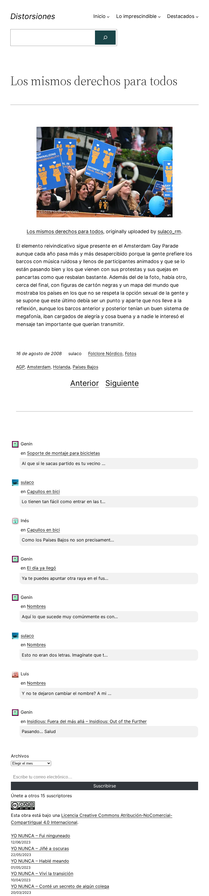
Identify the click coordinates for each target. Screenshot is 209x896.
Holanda (61, 367)
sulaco (27, 482)
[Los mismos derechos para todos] (104, 215)
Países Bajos (85, 367)
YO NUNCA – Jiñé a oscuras (40, 848)
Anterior (84, 383)
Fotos (130, 353)
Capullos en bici (43, 491)
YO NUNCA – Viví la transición (42, 873)
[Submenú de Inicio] (108, 16)
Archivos (20, 756)
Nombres (36, 606)
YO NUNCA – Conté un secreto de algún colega (60, 886)
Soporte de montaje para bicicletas (63, 453)
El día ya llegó (41, 568)
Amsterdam (39, 367)
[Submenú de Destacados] (197, 16)
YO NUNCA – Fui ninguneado (40, 835)
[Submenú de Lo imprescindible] (159, 16)
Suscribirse (104, 786)
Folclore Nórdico (105, 353)
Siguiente (122, 383)
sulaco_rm (169, 231)
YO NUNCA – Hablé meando (40, 861)
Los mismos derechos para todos (65, 231)
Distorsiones (32, 16)
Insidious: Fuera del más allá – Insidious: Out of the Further (87, 721)
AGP (20, 367)
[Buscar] (105, 37)
